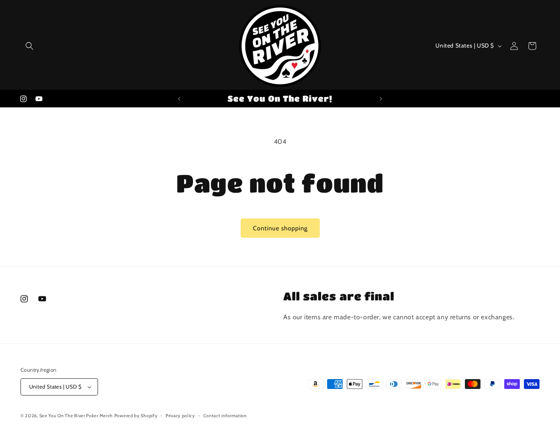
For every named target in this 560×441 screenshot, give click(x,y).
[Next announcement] (381, 99)
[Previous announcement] (179, 99)
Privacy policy (180, 415)
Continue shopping (280, 228)
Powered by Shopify (136, 415)
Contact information (225, 415)
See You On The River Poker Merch (76, 415)
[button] (29, 46)
